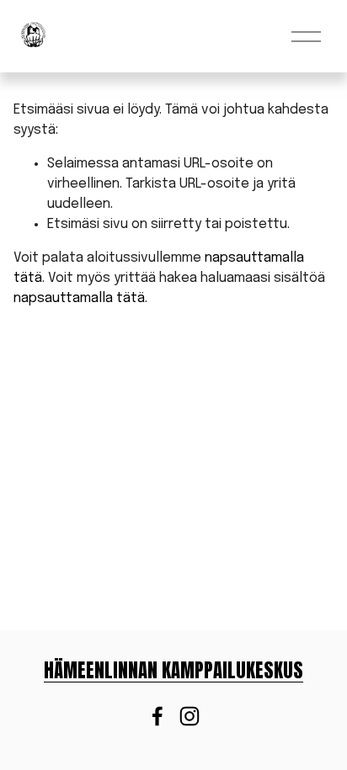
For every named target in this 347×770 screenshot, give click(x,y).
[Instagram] (189, 716)
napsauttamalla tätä (79, 298)
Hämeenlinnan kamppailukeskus (173, 671)
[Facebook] (157, 716)
